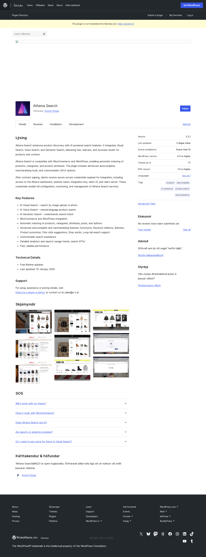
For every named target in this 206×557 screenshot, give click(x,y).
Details (22, 124)
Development (76, 124)
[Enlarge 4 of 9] (86, 313)
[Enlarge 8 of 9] (125, 337)
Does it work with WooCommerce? (35, 413)
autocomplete (183, 183)
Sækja (185, 108)
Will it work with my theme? (31, 403)
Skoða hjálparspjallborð (150, 255)
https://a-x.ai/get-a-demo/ (30, 292)
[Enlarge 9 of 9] (125, 360)
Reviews (38, 124)
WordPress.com (169, 507)
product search (182, 189)
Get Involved (129, 507)
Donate (128, 516)
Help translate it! (126, 23)
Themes (53, 511)
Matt (163, 511)
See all (186, 229)
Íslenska (45, 538)
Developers (92, 516)
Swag (127, 521)
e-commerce (167, 189)
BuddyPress (167, 521)
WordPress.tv (94, 521)
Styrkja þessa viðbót (149, 285)
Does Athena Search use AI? (31, 422)
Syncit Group (52, 110)
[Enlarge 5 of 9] (86, 338)
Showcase (54, 507)
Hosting (16, 516)
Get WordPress (192, 5)
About (15, 507)
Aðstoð (186, 124)
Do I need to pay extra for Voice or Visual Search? (44, 441)
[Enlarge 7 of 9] (125, 313)
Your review (144, 229)
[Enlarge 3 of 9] (47, 365)
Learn (89, 507)
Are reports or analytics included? (34, 432)
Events (126, 511)
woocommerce (182, 195)
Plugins (52, 516)
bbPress (165, 516)
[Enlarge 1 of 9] (47, 313)
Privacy (15, 521)
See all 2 (186, 175)
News (15, 511)
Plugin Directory (20, 15)
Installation (56, 124)
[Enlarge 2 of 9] (47, 340)
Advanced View (146, 203)
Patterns (53, 521)
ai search (170, 183)
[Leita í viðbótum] (44, 34)
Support (90, 511)
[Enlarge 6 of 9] (86, 363)
